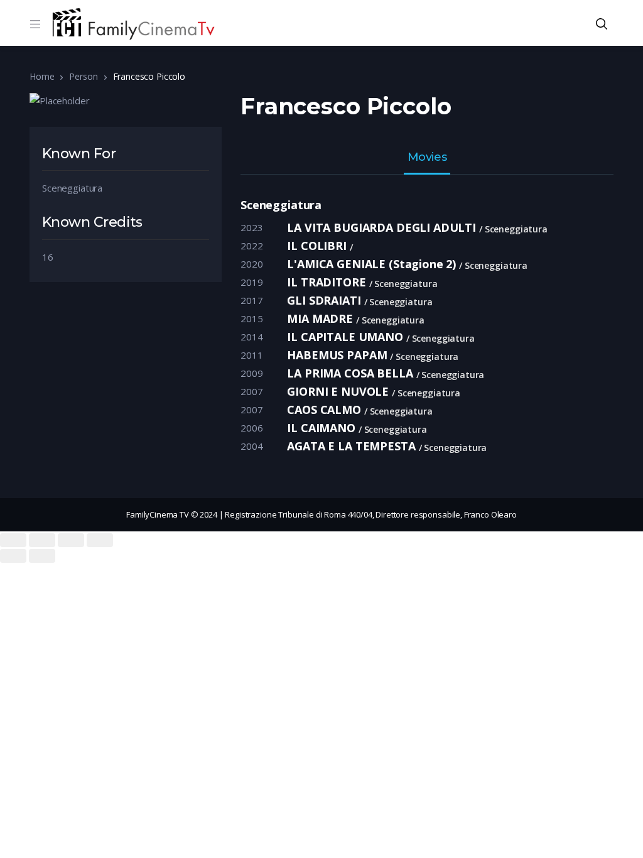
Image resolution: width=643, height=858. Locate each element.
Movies (427, 157)
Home (42, 76)
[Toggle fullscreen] (71, 540)
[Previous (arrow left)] (13, 556)
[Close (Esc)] (13, 540)
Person (83, 76)
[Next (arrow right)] (42, 556)
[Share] (42, 540)
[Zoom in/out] (100, 540)
